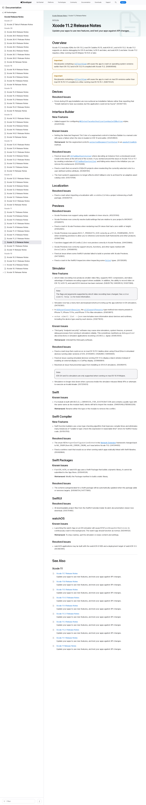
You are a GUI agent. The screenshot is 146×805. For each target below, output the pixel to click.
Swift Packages (62, 460)
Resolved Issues (61, 96)
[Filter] (20, 801)
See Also (58, 561)
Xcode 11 (57, 568)
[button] (115, 2)
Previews (58, 205)
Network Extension (108, 443)
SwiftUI (57, 498)
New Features (60, 117)
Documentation (13, 7)
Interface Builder (63, 112)
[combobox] (20, 801)
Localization (60, 185)
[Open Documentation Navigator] (3, 7)
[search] (18, 801)
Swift (55, 392)
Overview (59, 43)
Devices (57, 91)
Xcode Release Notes (59, 16)
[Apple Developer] (26, 2)
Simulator (58, 268)
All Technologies (10, 12)
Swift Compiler (62, 416)
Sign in (123, 2)
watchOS (58, 518)
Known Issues (60, 131)
